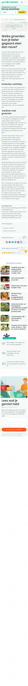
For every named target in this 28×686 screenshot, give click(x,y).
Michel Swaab (6, 208)
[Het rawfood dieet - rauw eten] (5, 279)
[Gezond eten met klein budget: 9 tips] (5, 287)
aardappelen (14, 141)
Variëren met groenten (9, 231)
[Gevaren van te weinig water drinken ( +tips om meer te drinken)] (5, 327)
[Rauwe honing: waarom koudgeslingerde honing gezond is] (5, 296)
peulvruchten (16, 54)
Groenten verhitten (8, 228)
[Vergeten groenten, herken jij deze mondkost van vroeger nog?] (5, 270)
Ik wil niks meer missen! (13, 429)
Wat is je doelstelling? (10, 9)
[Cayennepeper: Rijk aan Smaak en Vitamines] (5, 318)
